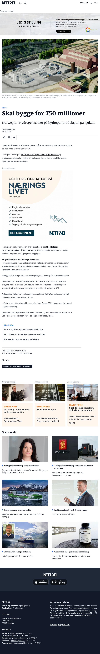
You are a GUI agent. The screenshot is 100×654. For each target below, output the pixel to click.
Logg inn (84, 3)
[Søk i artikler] (25, 2)
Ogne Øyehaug (8, 130)
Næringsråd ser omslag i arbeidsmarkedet (21, 466)
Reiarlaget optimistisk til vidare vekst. (17, 556)
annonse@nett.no (18, 641)
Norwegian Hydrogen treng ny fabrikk (21, 339)
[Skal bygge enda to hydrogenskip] (25, 493)
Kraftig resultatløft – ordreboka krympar (70, 510)
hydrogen (27, 366)
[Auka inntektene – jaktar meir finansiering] (75, 535)
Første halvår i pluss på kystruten (17, 552)
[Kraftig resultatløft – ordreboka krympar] (75, 493)
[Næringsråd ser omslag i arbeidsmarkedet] (25, 449)
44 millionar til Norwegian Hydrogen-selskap (24, 334)
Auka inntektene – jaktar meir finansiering (71, 552)
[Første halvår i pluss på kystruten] (25, 535)
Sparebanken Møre (13, 421)
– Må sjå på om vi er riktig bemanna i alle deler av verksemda (73, 467)
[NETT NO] (10, 2)
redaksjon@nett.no (19, 638)
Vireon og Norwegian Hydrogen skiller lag (23, 329)
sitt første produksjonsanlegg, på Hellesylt (40, 154)
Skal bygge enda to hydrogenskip (17, 510)
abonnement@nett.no (22, 643)
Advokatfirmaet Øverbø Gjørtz (80, 421)
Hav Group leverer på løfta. (63, 514)
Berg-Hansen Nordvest (48, 421)
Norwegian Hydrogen (12, 366)
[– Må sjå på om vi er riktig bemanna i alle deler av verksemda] (75, 449)
